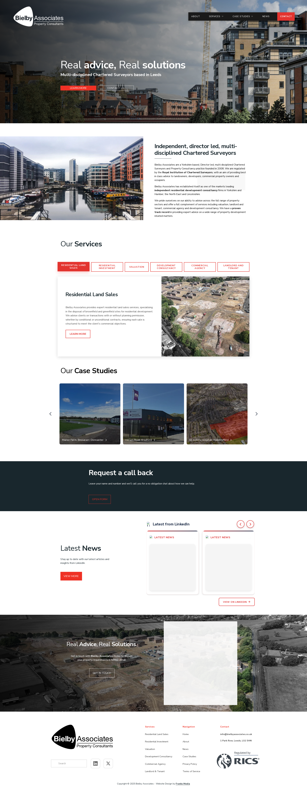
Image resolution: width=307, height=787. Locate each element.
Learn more (78, 88)
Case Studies (189, 756)
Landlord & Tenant (155, 771)
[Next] (250, 524)
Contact (286, 16)
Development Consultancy (166, 267)
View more (71, 576)
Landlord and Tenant (233, 267)
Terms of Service (191, 771)
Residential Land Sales (73, 266)
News (266, 16)
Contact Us (115, 88)
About (195, 16)
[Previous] (240, 524)
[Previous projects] (50, 414)
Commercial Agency (199, 267)
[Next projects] (256, 414)
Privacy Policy (190, 764)
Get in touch (102, 673)
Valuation (136, 266)
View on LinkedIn (235, 602)
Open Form (99, 499)
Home (186, 734)
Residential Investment (107, 267)
